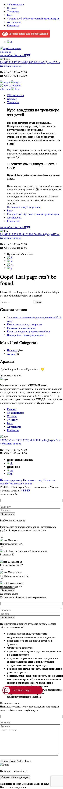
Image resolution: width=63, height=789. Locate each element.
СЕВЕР (25, 490)
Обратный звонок (10, 66)
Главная (11, 409)
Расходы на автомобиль (21, 328)
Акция (11, 354)
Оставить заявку (17, 207)
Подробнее (33, 207)
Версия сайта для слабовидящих (28, 33)
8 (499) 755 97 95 (10, 234)
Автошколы (14, 22)
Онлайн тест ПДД (19, 55)
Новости (12, 350)
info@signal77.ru (50, 62)
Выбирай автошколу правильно (26, 335)
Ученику (12, 419)
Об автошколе (15, 4)
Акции (4, 55)
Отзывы (12, 8)
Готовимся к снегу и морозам (24, 324)
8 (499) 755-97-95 (10, 62)
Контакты (13, 25)
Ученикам (13, 11)
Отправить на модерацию (15, 777)
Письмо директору (11, 480)
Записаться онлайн (20, 483)
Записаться (7, 514)
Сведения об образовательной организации (33, 18)
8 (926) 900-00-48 (30, 62)
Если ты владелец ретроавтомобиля (28, 331)
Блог (10, 15)
